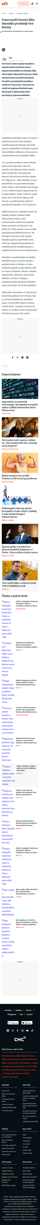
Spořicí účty (26, 1171)
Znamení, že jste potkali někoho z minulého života (30, 1098)
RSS (21, 1014)
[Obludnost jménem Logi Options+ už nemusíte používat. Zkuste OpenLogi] (8, 749)
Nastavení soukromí (12, 1214)
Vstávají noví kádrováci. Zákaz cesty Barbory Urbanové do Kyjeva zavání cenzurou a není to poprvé (26, 645)
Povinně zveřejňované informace (25, 1220)
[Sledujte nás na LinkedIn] (8, 1030)
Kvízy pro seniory (7, 1104)
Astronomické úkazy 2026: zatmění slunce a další (30, 1105)
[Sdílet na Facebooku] (12, 357)
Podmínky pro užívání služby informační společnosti (19, 1209)
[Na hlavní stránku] (5, 3)
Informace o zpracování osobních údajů (16, 1212)
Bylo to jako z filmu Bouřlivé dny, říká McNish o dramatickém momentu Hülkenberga (27, 891)
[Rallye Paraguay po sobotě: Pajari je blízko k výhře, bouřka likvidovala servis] (8, 691)
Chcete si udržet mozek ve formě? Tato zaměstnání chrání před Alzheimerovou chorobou (26, 710)
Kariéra (30, 1014)
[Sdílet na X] (17, 357)
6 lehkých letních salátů (30, 1121)
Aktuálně (5, 1085)
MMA (24, 1135)
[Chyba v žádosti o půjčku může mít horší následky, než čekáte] (8, 775)
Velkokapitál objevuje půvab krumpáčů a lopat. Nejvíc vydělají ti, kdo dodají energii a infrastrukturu (19, 512)
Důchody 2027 (27, 1174)
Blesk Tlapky (22, 1056)
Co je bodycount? (7, 1110)
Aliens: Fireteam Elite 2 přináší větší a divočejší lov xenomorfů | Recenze (26, 823)
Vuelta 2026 (13, 1077)
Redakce (19, 1010)
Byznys (11, 13)
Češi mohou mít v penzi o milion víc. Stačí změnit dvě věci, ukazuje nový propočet (19, 443)
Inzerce (28, 1010)
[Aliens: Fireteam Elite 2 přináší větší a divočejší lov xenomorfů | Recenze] (8, 832)
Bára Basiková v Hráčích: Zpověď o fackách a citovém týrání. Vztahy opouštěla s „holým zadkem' (26, 922)
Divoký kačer (6, 1154)
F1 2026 (25, 1147)
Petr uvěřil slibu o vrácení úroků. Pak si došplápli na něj (19, 584)
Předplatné (12, 1014)
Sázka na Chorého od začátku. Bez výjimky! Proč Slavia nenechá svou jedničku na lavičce (26, 792)
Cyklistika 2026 (27, 1153)
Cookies (33, 1212)
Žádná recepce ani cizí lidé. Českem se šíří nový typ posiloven (19, 477)
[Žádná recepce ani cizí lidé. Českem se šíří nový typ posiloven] (20, 463)
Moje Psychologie (8, 1056)
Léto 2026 (26, 1085)
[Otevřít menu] (37, 3)
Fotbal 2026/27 (27, 1138)
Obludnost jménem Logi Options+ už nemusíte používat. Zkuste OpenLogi (26, 740)
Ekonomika (27, 1162)
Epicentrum (5, 1091)
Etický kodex (8, 1220)
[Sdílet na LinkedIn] (27, 357)
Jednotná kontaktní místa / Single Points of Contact (19, 1217)
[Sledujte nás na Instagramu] (22, 1030)
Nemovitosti (13, 1063)
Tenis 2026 (26, 1144)
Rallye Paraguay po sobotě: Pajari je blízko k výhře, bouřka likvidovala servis (26, 682)
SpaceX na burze (7, 1168)
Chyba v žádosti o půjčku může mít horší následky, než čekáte (26, 768)
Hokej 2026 (26, 1141)
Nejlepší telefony (7, 1171)
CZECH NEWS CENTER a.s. (28, 1197)
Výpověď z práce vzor (9, 1151)
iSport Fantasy (14, 1059)
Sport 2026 (27, 1129)
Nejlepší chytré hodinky (9, 1177)
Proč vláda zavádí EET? (9, 1145)
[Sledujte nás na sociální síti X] (12, 1030)
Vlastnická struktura (27, 1214)
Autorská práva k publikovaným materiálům (19, 1206)
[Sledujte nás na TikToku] (32, 1030)
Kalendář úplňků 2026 (9, 1107)
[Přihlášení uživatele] (32, 3)
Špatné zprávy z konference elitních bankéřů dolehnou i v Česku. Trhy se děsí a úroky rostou (20, 549)
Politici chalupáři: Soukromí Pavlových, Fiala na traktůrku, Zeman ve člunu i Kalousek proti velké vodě (27, 603)
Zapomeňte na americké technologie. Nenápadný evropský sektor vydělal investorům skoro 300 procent (20, 406)
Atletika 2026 (27, 1150)
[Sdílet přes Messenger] (22, 357)
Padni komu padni (8, 1148)
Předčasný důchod (29, 1168)
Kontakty (8, 1010)
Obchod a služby (22, 13)
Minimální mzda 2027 (30, 1177)
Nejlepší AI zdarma (8, 1174)
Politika (5, 1129)
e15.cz (4, 13)
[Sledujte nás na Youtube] (27, 1030)
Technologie (6, 1162)
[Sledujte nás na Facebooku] (17, 1030)
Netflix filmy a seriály (9, 1185)
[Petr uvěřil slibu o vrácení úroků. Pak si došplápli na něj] (20, 570)
